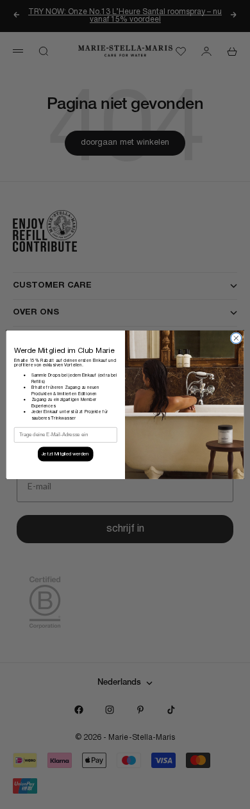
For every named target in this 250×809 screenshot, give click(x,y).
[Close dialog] (236, 337)
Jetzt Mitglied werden (66, 454)
